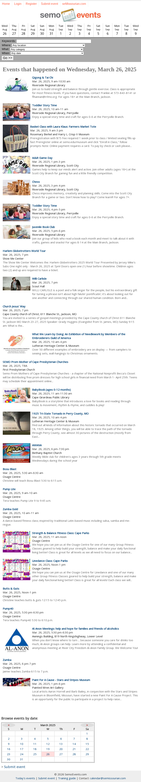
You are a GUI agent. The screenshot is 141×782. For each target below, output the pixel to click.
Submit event (49, 3)
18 (35, 749)
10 (21, 744)
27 (61, 754)
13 (61, 744)
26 (48, 754)
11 (35, 744)
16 (8, 749)
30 (8, 759)
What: (5, 49)
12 (48, 744)
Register (31, 3)
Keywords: (8, 41)
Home (6, 3)
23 (8, 754)
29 (87, 754)
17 (21, 749)
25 (35, 754)
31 (21, 759)
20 (61, 749)
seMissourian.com (74, 3)
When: (6, 53)
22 (87, 749)
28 (74, 754)
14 (74, 744)
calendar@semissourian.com (108, 778)
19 (48, 749)
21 (74, 749)
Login (17, 3)
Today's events (25, 778)
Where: (6, 45)
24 (21, 754)
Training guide (67, 778)
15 (87, 744)
